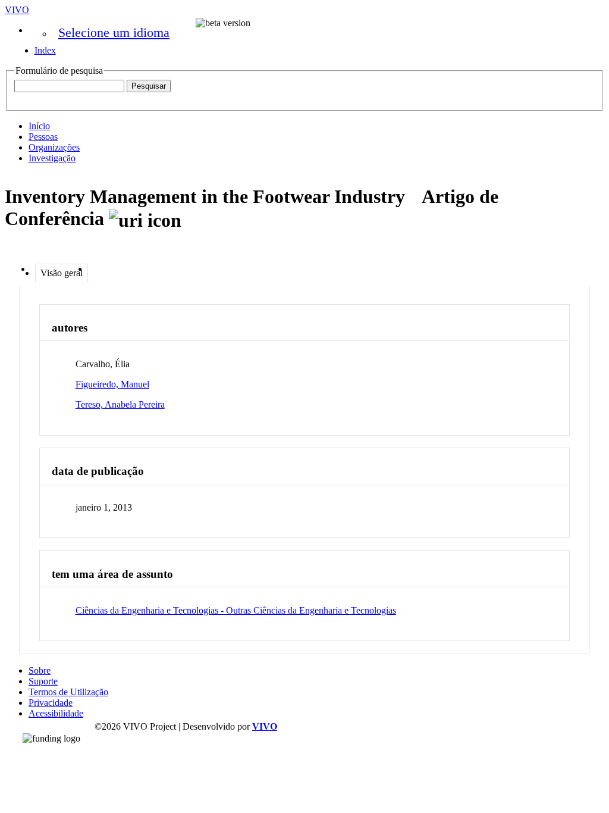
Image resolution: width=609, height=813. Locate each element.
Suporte (43, 681)
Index (45, 50)
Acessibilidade (56, 713)
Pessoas (43, 137)
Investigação (52, 158)
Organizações (54, 147)
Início (39, 126)
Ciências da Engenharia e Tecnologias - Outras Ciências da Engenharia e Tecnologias (236, 610)
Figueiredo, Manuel (112, 384)
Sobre (40, 670)
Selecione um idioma (113, 32)
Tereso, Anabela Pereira (120, 404)
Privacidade (51, 703)
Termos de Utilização (68, 692)
